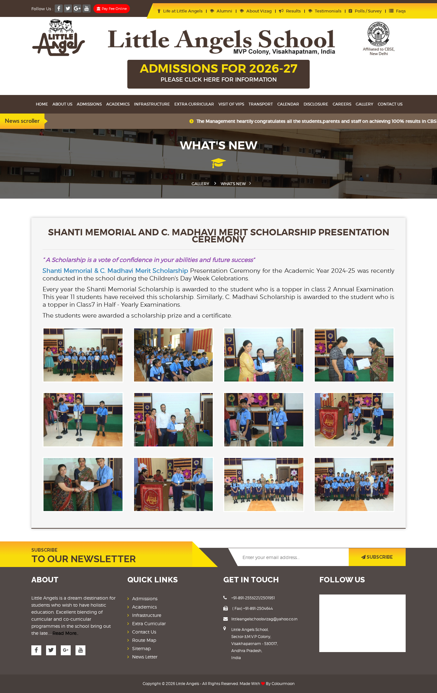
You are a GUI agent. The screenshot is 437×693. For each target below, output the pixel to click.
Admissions (89, 104)
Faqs (400, 11)
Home (42, 104)
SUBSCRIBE (379, 557)
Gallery (364, 104)
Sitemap (141, 648)
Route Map (144, 640)
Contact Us (144, 631)
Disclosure (316, 104)
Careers (342, 104)
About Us (62, 104)
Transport (261, 104)
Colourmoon (283, 683)
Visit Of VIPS (231, 104)
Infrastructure (152, 104)
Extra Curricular (194, 104)
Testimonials (327, 11)
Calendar (288, 104)
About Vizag (258, 11)
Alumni (224, 11)
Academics (118, 104)
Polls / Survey (368, 11)
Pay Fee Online (114, 8)
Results (293, 11)
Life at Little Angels (182, 11)
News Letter (144, 656)
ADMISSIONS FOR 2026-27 (219, 72)
